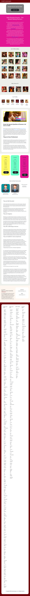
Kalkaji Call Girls (5, 523)
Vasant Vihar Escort (5, 570)
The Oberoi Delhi (17, 330)
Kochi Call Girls (11, 467)
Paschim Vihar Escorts (5, 502)
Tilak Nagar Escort (5, 434)
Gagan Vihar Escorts (5, 310)
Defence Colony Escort (5, 423)
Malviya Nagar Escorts (5, 464)
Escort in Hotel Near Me (17, 376)
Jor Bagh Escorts (5, 401)
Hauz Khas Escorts (5, 348)
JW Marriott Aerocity (17, 358)
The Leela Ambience (17, 355)
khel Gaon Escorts (5, 390)
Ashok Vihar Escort (5, 408)
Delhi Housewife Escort (23, 336)
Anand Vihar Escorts (5, 526)
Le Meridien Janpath (17, 323)
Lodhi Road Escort (5, 540)
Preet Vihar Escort (5, 317)
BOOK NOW (6, 172)
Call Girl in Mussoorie (11, 376)
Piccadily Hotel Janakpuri (17, 313)
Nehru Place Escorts (5, 573)
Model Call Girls (23, 333)
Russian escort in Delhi (15, 25)
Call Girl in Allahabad (11, 354)
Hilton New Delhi (17, 351)
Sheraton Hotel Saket (17, 327)
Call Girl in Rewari (11, 327)
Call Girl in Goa (11, 430)
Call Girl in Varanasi (11, 350)
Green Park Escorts (5, 430)
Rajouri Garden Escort (5, 314)
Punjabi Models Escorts (23, 320)
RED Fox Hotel (17, 348)
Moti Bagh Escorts (5, 412)
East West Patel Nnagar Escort (5, 344)
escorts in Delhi (13, 28)
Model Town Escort (5, 369)
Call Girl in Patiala (11, 474)
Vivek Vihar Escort (5, 530)
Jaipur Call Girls (11, 443)
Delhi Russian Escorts (23, 340)
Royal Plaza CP (17, 364)
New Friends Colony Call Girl (5, 451)
